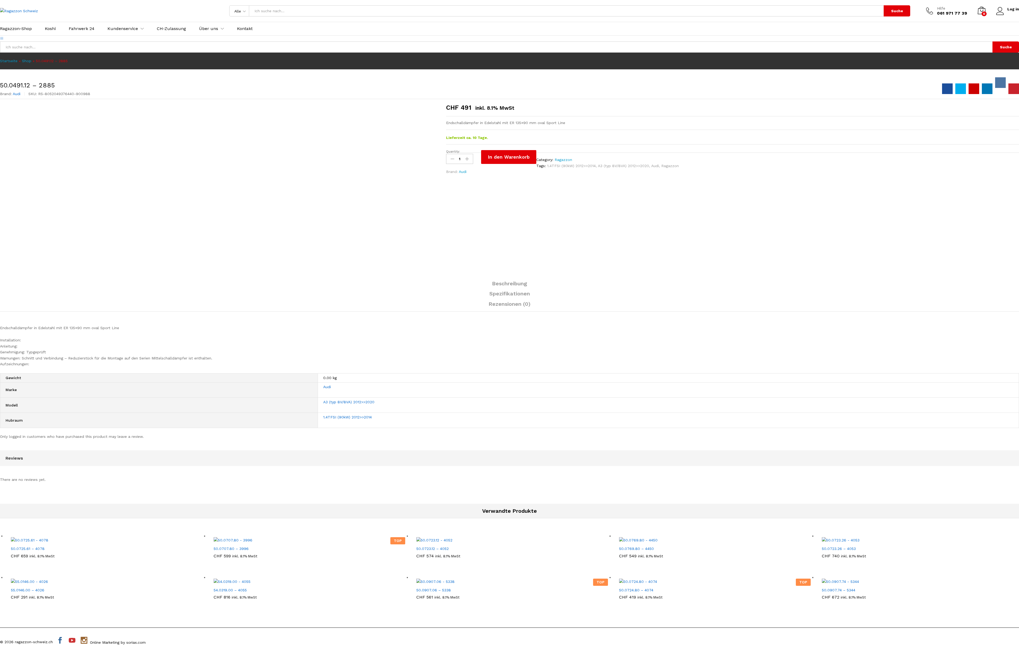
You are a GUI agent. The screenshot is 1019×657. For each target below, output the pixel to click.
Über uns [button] (208, 29)
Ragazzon (563, 160)
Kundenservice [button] (122, 29)
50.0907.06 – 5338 (433, 590)
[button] (100, 539)
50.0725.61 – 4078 (28, 548)
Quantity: (453, 151)
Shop (26, 61)
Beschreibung (509, 283)
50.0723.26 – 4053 (839, 548)
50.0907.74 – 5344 (838, 590)
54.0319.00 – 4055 (230, 590)
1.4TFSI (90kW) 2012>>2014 (571, 166)
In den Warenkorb (509, 157)
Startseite (9, 61)
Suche (897, 11)
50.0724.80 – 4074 (636, 590)
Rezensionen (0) (509, 304)
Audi (16, 94)
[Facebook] (60, 641)
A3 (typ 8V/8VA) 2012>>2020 (623, 166)
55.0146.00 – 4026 (27, 590)
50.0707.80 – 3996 (231, 548)
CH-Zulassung (171, 29)
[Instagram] (84, 641)
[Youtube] (72, 641)
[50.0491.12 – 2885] (947, 88)
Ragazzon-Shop (16, 29)
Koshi (50, 29)
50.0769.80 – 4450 (636, 548)
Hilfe (941, 8)
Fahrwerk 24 (81, 29)
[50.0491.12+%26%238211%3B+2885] (960, 88)
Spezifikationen (509, 293)
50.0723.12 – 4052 (432, 548)
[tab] (509, 286)
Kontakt (245, 29)
